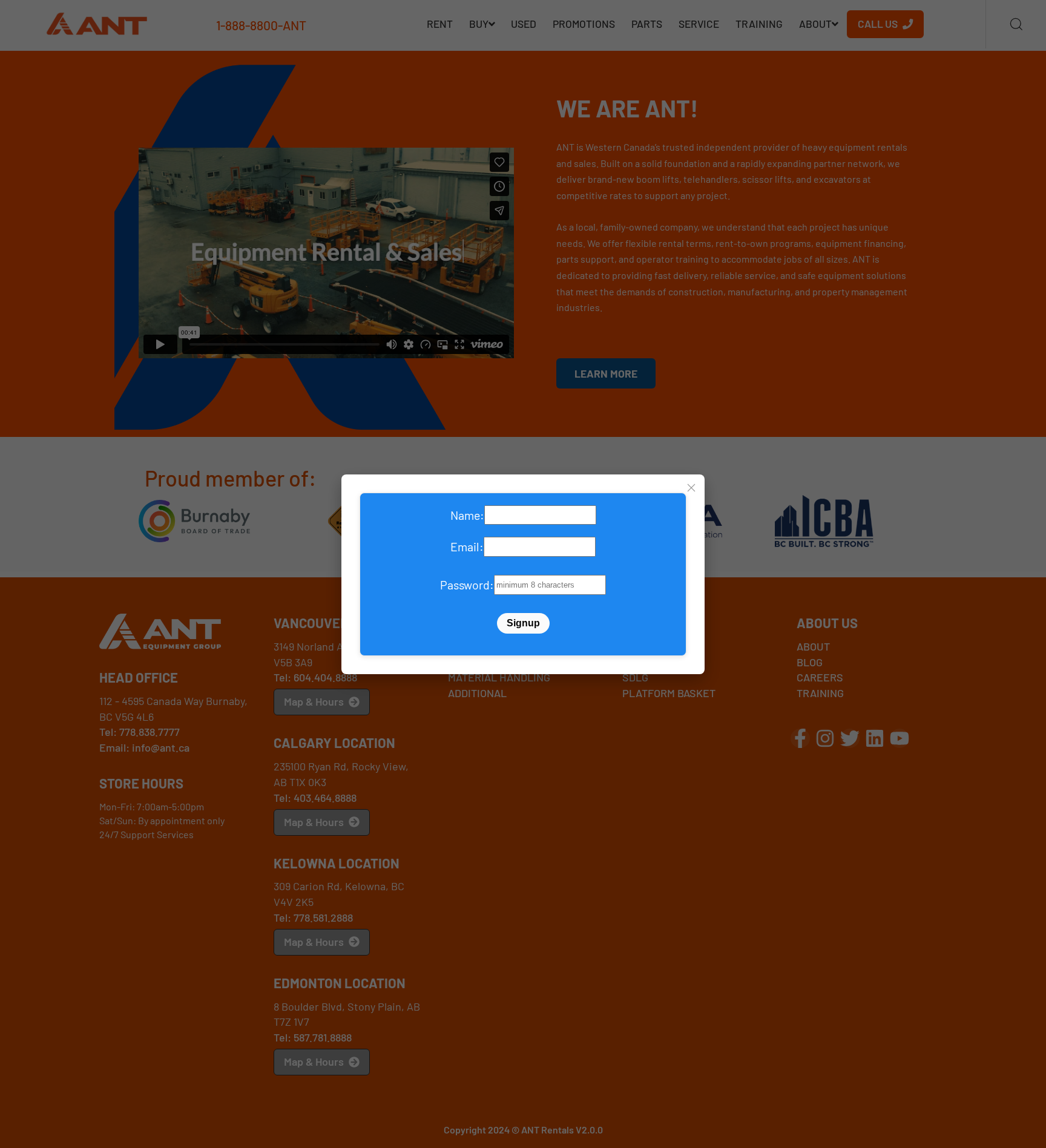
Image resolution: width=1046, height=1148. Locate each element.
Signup (523, 623)
